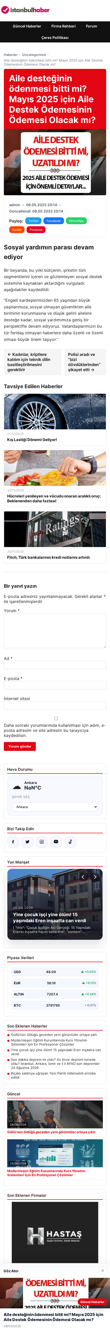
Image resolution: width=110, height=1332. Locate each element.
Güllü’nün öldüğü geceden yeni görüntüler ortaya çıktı (54, 1035)
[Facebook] (13, 842)
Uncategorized (34, 55)
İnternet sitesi (17, 698)
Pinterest (36, 230)
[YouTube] (56, 842)
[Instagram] (42, 842)
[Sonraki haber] (94, 877)
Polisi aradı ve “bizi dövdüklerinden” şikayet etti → (84, 362)
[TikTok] (70, 842)
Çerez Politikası (55, 37)
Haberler (11, 55)
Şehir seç (21, 797)
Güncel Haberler (27, 26)
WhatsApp (76, 221)
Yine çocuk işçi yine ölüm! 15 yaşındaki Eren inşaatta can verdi (56, 1052)
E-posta (13, 678)
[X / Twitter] (27, 842)
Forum (91, 26)
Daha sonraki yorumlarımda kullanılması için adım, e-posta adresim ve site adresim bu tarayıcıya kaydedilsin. (55, 730)
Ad (8, 658)
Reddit (16, 230)
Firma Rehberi (63, 26)
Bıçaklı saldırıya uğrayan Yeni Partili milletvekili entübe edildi (53, 1075)
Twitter (33, 221)
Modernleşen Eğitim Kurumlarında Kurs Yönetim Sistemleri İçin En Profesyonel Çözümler (49, 1042)
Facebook (54, 221)
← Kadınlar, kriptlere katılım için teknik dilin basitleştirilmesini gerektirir (28, 362)
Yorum (12, 610)
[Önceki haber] (83, 877)
